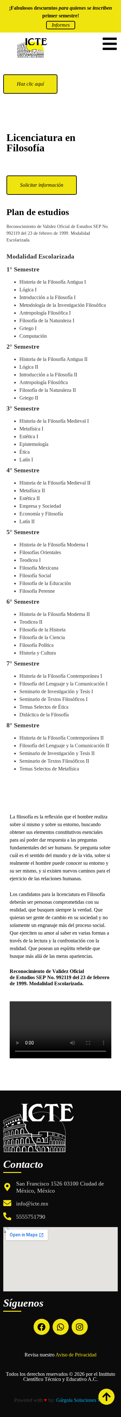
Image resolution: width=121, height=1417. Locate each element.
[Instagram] (80, 1327)
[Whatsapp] (61, 1327)
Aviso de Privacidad (75, 1354)
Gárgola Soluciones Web (81, 1400)
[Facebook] (42, 1327)
